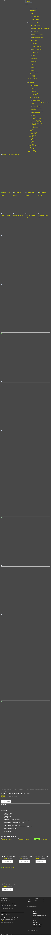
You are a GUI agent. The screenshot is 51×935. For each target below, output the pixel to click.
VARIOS (31, 57)
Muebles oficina (33, 10)
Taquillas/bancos (34, 52)
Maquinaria (33, 36)
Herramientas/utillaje (35, 25)
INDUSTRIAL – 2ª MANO (33, 22)
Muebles (33, 67)
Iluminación (33, 60)
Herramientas (34, 40)
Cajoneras (33, 14)
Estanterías (33, 51)
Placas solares (34, 61)
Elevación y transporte (37, 49)
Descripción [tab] (4, 810)
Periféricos (32, 73)
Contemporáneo (33, 69)
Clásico (31, 64)
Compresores (34, 58)
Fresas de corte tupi (36, 27)
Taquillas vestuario (36, 54)
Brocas (33, 42)
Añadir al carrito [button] (7, 861)
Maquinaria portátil (36, 39)
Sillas (32, 13)
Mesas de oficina (34, 11)
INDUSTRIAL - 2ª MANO (9, 789)
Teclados (33, 76)
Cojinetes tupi (35, 31)
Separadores (33, 18)
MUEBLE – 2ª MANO (32, 8)
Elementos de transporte (36, 46)
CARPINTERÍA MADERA (35, 24)
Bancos (33, 55)
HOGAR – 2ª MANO (32, 63)
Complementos (34, 21)
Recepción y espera (35, 19)
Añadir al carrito (6, 801)
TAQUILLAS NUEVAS (32, 78)
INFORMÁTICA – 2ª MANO (33, 72)
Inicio (2, 789)
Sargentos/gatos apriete (37, 34)
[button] (27, 4)
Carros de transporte (36, 48)
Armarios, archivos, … (35, 16)
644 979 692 (3, 906)
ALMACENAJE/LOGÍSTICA (35, 45)
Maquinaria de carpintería (37, 37)
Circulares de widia (36, 33)
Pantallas (33, 75)
